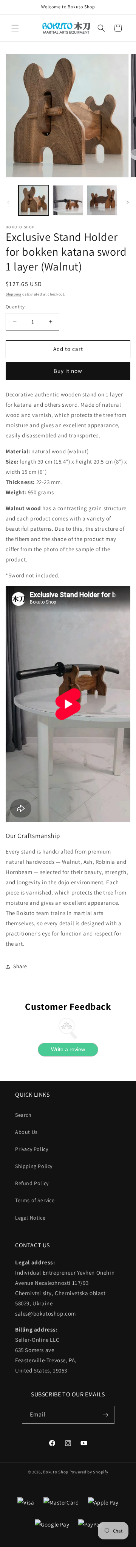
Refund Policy (32, 1183)
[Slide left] (8, 202)
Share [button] (20, 966)
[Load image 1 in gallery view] (34, 200)
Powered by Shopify (89, 1472)
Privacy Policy (31, 1149)
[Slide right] (127, 202)
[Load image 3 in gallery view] (102, 200)
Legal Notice (30, 1217)
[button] (15, 28)
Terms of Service (35, 1200)
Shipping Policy (34, 1166)
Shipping (14, 294)
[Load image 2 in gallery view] (68, 200)
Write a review (68, 1049)
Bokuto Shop (55, 1472)
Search (23, 1115)
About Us (26, 1132)
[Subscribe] (105, 1415)
